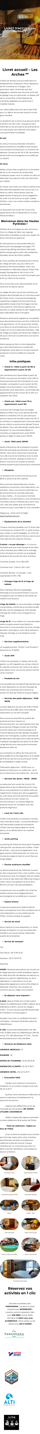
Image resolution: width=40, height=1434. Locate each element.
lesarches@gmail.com (10, 516)
